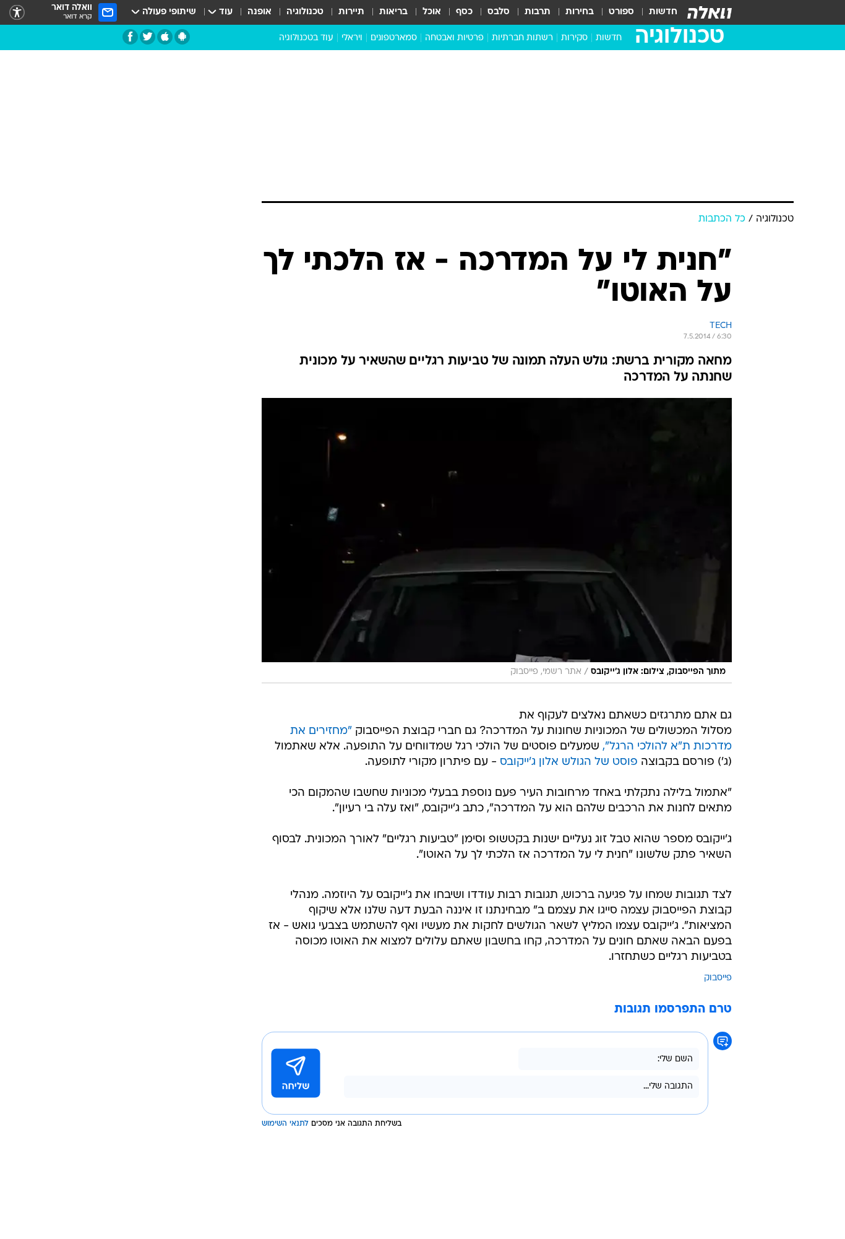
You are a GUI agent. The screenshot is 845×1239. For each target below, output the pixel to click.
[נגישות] (17, 12)
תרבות (538, 12)
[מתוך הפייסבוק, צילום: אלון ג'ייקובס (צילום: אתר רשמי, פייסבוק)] (497, 540)
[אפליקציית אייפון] (165, 37)
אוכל (431, 12)
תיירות (351, 12)
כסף (464, 12)
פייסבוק (718, 978)
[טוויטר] (147, 37)
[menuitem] (655, 12)
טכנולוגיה (305, 12)
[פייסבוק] (130, 37)
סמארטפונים (394, 38)
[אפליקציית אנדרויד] (182, 37)
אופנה (259, 12)
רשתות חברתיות (522, 38)
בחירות (579, 12)
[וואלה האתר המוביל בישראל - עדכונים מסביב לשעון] (709, 12)
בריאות (393, 12)
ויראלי (351, 38)
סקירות (574, 38)
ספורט (621, 12)
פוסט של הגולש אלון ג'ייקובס (569, 762)
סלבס (498, 12)
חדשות (663, 12)
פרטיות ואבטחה (454, 38)
